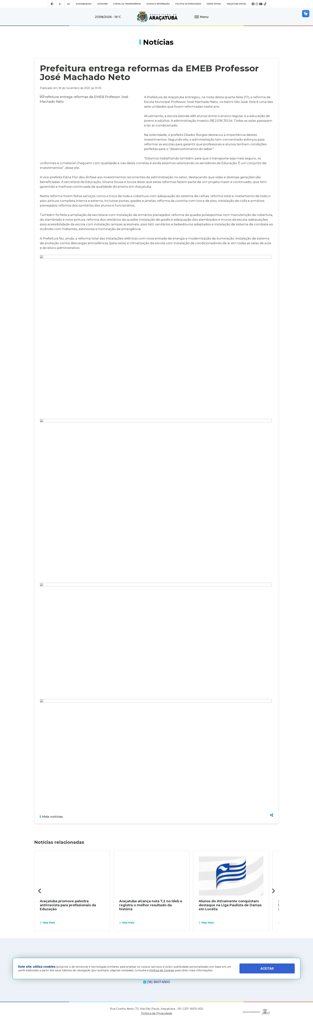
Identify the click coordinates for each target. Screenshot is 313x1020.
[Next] (273, 891)
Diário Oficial (214, 4)
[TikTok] (265, 4)
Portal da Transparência (127, 4)
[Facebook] (253, 4)
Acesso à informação (158, 4)
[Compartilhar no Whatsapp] (271, 808)
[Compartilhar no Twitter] (271, 802)
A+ (68, 4)
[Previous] (40, 891)
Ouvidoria (102, 4)
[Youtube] (261, 4)
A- (60, 4)
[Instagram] (257, 4)
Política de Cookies (161, 970)
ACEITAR (267, 968)
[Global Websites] (256, 1011)
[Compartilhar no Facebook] (271, 796)
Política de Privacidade (188, 4)
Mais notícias (52, 816)
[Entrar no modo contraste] (52, 4)
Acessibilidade (83, 4)
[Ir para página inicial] (157, 17)
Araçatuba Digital (236, 4)
